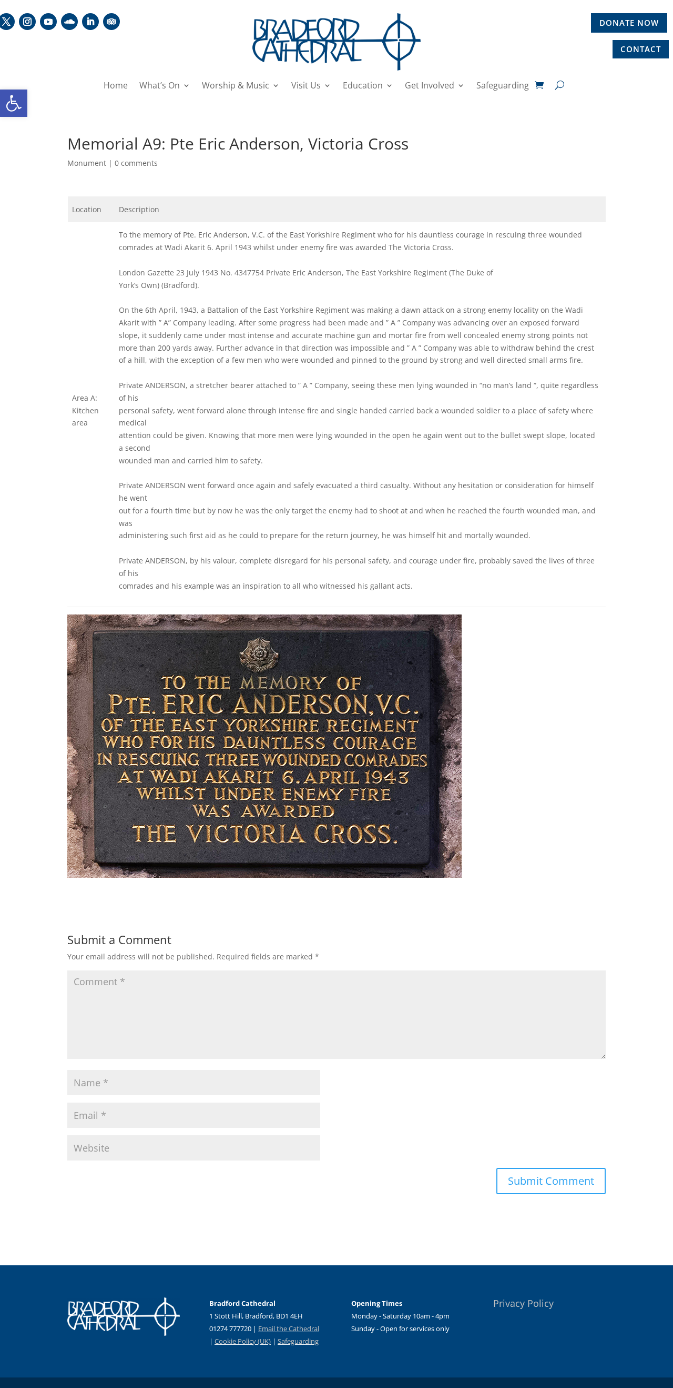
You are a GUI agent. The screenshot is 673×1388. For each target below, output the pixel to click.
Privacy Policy (523, 1303)
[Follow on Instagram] (27, 21)
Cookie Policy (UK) (243, 1341)
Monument (86, 163)
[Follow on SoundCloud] (69, 21)
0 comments (136, 163)
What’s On (159, 86)
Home (116, 86)
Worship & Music (235, 86)
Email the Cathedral (288, 1328)
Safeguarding (502, 86)
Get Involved (429, 86)
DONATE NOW (629, 22)
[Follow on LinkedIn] (90, 21)
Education (363, 86)
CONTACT (640, 49)
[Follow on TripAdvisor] (111, 21)
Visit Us (306, 86)
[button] (13, 103)
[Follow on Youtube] (48, 21)
